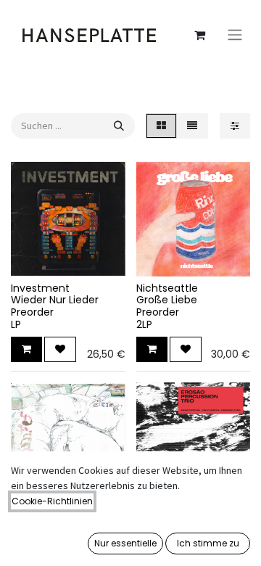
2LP (144, 324)
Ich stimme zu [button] (208, 543)
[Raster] (161, 126)
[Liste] (192, 126)
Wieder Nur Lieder (55, 299)
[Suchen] (119, 126)
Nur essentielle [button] (125, 543)
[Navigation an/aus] (235, 35)
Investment (40, 288)
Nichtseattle (167, 288)
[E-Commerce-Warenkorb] (199, 34)
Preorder (32, 312)
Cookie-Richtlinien (52, 501)
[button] (26, 349)
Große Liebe (166, 299)
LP (16, 324)
